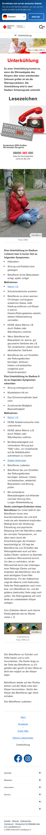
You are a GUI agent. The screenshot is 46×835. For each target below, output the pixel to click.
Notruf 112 (13, 286)
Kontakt (7, 821)
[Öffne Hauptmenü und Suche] (42, 27)
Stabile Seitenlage (17, 460)
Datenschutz (25, 821)
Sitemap (15, 821)
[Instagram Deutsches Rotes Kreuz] (28, 758)
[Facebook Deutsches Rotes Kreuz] (18, 758)
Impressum (9, 823)
